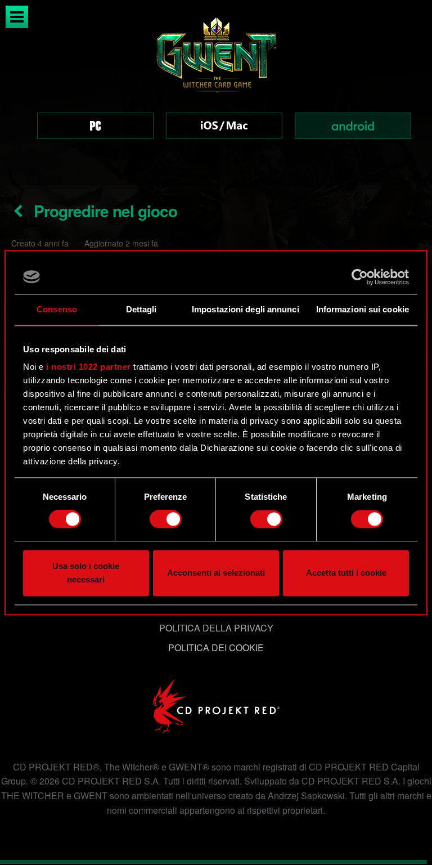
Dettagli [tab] (141, 309)
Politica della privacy (216, 627)
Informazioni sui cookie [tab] (362, 309)
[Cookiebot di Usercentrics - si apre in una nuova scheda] (359, 276)
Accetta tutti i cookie (346, 572)
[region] (216, 93)
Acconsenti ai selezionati (216, 572)
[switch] (166, 519)
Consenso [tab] (57, 309)
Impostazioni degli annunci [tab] (245, 309)
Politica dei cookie (216, 647)
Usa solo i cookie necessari (85, 572)
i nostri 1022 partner (88, 366)
